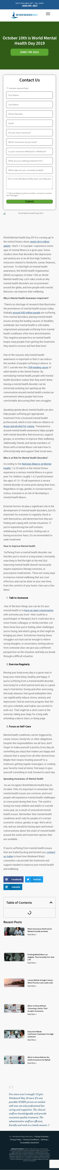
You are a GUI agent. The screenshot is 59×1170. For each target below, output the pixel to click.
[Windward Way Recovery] (27, 15)
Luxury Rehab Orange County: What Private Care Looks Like (40, 981)
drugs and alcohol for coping (18, 426)
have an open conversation (38, 610)
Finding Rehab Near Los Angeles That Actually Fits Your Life (41, 957)
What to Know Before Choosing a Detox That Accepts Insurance (37, 1008)
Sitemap (44, 1139)
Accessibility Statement (29, 1142)
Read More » (32, 934)
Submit (29, 201)
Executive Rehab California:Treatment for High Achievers (41, 1034)
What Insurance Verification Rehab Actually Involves (40, 930)
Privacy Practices (42, 1136)
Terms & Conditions (31, 1139)
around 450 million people (26, 312)
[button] (13, 879)
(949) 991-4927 (29, 5)
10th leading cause (38, 367)
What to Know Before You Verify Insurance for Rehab (39, 1058)
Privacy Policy (16, 1139)
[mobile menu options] (48, 15)
